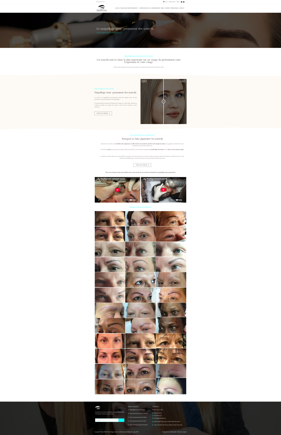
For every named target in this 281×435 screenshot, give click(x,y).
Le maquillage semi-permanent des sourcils (111, 32)
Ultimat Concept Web (133, 432)
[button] (138, 8)
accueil (98, 32)
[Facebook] (181, 2)
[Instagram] (183, 2)
